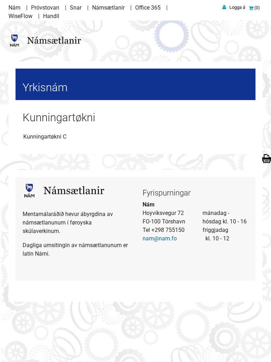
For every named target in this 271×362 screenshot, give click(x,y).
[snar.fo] (47, 38)
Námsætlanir (108, 7)
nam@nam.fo (160, 238)
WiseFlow (20, 16)
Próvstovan (45, 7)
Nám (14, 7)
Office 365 (148, 7)
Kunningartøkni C (44, 136)
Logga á (237, 7)
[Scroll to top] (255, 346)
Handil (51, 16)
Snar (76, 7)
